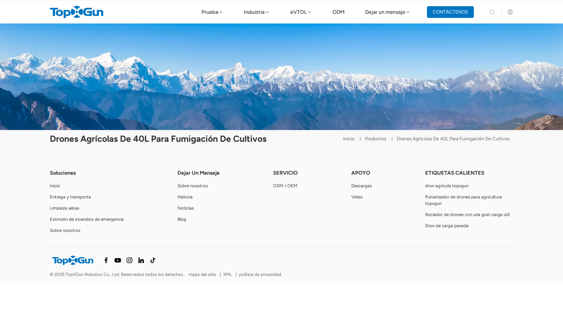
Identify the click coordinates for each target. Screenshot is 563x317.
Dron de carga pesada (447, 225)
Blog (181, 219)
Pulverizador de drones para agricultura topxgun (463, 200)
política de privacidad (260, 274)
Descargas (361, 185)
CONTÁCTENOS (450, 12)
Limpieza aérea (64, 208)
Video (357, 197)
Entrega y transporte (70, 197)
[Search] (492, 12)
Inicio (349, 138)
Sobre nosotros (65, 230)
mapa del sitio (203, 274)
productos (375, 138)
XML (227, 274)
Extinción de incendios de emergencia (87, 219)
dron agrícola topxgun (447, 185)
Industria (254, 12)
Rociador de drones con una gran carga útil (467, 214)
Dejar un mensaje (385, 12)
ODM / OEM (285, 185)
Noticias (185, 208)
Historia (185, 197)
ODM (339, 12)
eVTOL (298, 12)
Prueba (209, 12)
